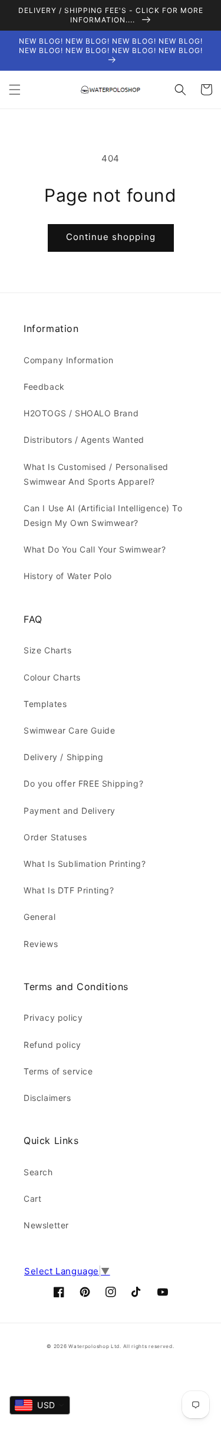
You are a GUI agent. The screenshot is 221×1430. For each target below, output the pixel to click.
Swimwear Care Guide (69, 730)
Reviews (41, 944)
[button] (15, 90)
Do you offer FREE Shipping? (83, 783)
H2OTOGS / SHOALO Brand (81, 413)
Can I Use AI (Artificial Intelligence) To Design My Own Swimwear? (103, 515)
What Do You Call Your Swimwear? (95, 549)
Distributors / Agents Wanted (84, 440)
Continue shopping (111, 236)
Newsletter (46, 1225)
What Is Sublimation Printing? (85, 864)
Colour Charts (52, 677)
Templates (45, 704)
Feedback (44, 387)
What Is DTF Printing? (69, 890)
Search (38, 1172)
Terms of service (58, 1071)
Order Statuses (55, 837)
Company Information (68, 360)
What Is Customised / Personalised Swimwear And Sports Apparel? (96, 474)
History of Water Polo (68, 576)
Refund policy (52, 1045)
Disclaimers (47, 1098)
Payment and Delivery (70, 811)
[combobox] (39, 1405)
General (39, 917)
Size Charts (48, 650)
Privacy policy (53, 1017)
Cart (32, 1199)
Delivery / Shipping (63, 757)
